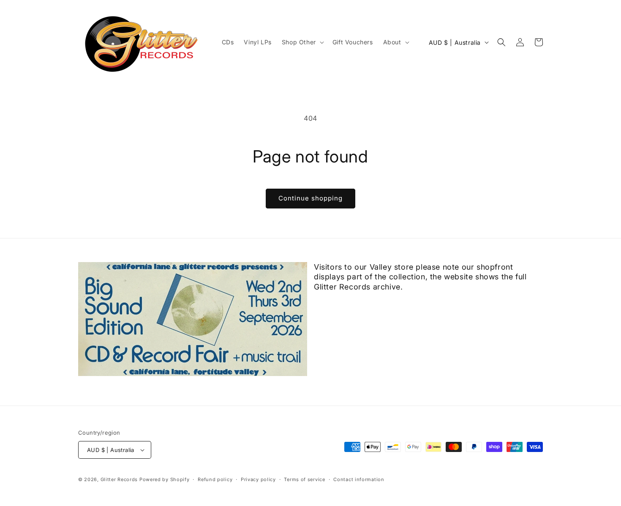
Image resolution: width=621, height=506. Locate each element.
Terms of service (304, 479)
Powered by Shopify (164, 479)
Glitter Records (119, 479)
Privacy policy (258, 479)
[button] (302, 42)
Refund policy (215, 479)
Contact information (358, 479)
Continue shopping (310, 198)
